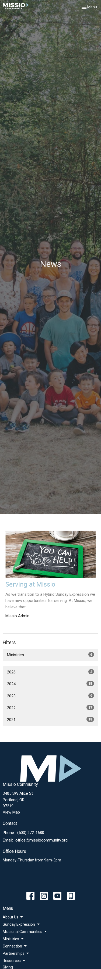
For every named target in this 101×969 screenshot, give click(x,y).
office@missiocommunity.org (41, 840)
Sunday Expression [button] (19, 924)
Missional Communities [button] (22, 931)
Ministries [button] (11, 939)
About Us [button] (10, 917)
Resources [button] (12, 961)
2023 (49, 696)
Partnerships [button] (14, 953)
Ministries (49, 654)
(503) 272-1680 (30, 832)
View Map (11, 812)
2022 (49, 707)
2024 (49, 684)
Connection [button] (12, 946)
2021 (49, 719)
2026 (49, 672)
